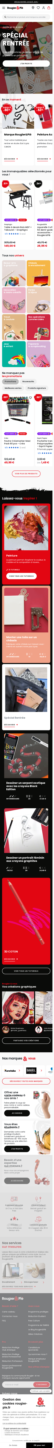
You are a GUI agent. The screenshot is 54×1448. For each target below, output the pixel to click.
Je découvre (17, 1181)
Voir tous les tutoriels (21, 576)
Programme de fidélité (38, 1325)
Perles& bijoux (32, 291)
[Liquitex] (12, 1070)
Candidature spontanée (34, 1348)
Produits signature (37, 388)
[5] (18, 234)
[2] (11, 234)
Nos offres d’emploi (38, 1366)
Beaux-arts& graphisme (11, 264)
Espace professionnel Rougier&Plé (11, 1366)
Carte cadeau (8, 1311)
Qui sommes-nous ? (37, 1354)
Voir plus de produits (26, 474)
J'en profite (26, 63)
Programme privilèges (38, 1311)
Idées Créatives (35, 1334)
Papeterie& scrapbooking (37, 345)
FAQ (4, 1320)
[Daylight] (34, 1070)
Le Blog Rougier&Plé (37, 1329)
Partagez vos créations (26, 1040)
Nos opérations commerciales (36, 318)
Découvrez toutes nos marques (26, 1081)
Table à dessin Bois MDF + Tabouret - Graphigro (18, 228)
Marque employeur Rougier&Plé (37, 1360)
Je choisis (17, 1113)
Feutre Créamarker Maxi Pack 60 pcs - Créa (17, 442)
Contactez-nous (9, 1316)
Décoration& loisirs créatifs (12, 291)
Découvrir (9, 159)
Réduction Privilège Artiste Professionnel (11, 1355)
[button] (33, 8)
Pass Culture (34, 1320)
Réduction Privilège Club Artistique (10, 1348)
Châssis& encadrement (36, 264)
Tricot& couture (9, 318)
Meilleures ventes (13, 388)
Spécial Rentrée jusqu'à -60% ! (26, 2)
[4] (16, 234)
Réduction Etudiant (37, 1316)
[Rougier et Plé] (12, 1298)
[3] (14, 234)
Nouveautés (28, 381)
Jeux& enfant (8, 345)
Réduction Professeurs (12, 1361)
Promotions (10, 381)
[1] (9, 234)
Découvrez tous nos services (17, 1287)
